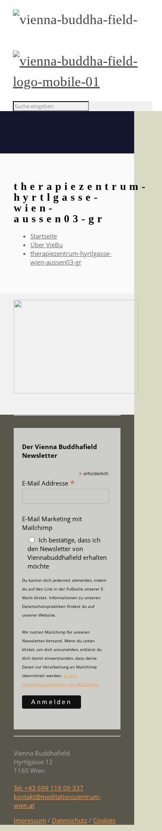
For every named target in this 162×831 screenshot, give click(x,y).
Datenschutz (69, 820)
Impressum (30, 820)
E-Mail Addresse (48, 483)
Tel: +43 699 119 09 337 (48, 788)
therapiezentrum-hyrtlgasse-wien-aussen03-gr (70, 257)
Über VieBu (46, 245)
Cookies (104, 820)
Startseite (43, 236)
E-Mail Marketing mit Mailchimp (52, 523)
